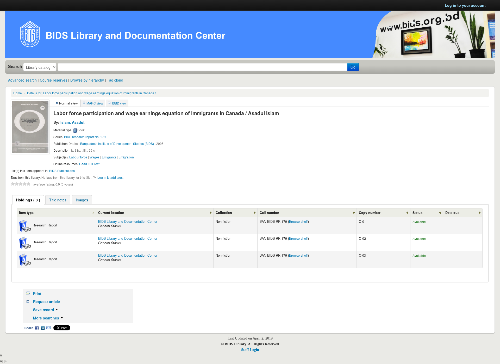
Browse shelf (298, 221)
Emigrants (109, 157)
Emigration (126, 157)
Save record (44, 309)
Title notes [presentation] (57, 199)
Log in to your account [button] (465, 5)
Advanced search (22, 80)
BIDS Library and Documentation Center (127, 221)
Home (17, 93)
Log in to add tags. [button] (110, 177)
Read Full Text (89, 164)
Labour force (78, 157)
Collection (224, 212)
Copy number (369, 212)
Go (353, 67)
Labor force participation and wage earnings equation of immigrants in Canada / (91, 93)
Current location (111, 212)
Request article (46, 301)
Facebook (36, 327)
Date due (452, 212)
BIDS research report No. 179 (85, 136)
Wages (94, 157)
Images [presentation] (82, 199)
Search (15, 66)
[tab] (28, 200)
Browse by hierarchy (87, 80)
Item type (26, 212)
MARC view (94, 103)
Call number (269, 212)
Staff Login (250, 350)
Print (37, 293)
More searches (46, 317)
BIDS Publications (62, 170)
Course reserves (53, 80)
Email (48, 327)
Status (417, 212)
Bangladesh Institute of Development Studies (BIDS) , (117, 143)
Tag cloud (115, 80)
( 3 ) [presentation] (28, 199)
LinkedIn (42, 327)
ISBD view (119, 103)
